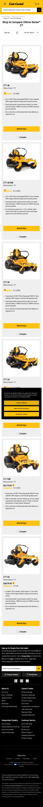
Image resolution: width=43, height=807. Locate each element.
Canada (9, 758)
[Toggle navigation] (5, 3)
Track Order (26, 727)
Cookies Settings (21, 402)
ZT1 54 (6, 379)
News (4, 701)
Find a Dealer (6, 724)
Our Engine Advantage (9, 706)
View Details (21, 129)
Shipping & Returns (28, 735)
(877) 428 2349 (27, 724)
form (11, 659)
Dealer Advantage (8, 732)
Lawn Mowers (6, 16)
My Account (26, 729)
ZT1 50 (6, 282)
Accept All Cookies (21, 414)
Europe (17, 758)
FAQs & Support (27, 732)
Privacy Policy (26, 656)
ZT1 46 (6, 85)
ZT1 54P (7, 479)
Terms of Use (35, 764)
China (35, 758)
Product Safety (27, 738)
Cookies (21, 766)
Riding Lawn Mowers (18, 16)
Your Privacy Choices (23, 764)
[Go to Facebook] (15, 681)
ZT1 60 (6, 577)
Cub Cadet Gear (27, 709)
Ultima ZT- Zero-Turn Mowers (12, 18)
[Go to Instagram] (21, 681)
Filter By (7, 33)
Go (39, 668)
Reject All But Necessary (21, 408)
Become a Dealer (8, 729)
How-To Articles (7, 695)
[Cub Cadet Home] (16, 4)
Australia (26, 758)
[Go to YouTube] (27, 681)
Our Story (5, 692)
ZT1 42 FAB (8, 182)
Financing (5, 703)
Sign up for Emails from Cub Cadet (21, 654)
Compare (22, 137)
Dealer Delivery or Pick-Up (10, 727)
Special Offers (7, 698)
